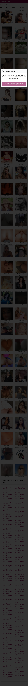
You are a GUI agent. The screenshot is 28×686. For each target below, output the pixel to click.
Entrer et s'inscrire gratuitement (14, 84)
